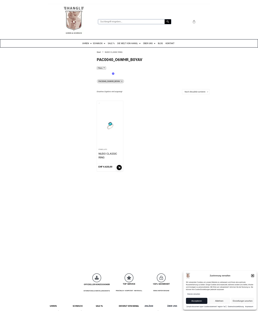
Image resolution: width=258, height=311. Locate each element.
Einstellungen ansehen (242, 301)
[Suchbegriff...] (168, 21)
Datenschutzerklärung (236, 307)
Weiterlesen (119, 167)
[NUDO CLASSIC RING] (109, 126)
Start (99, 52)
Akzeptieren (196, 301)
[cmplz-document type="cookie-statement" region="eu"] (206, 307)
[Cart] (194, 22)
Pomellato (102, 149)
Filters (100, 68)
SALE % (99, 306)
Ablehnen (219, 301)
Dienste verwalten (193, 294)
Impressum (249, 307)
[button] (252, 275)
